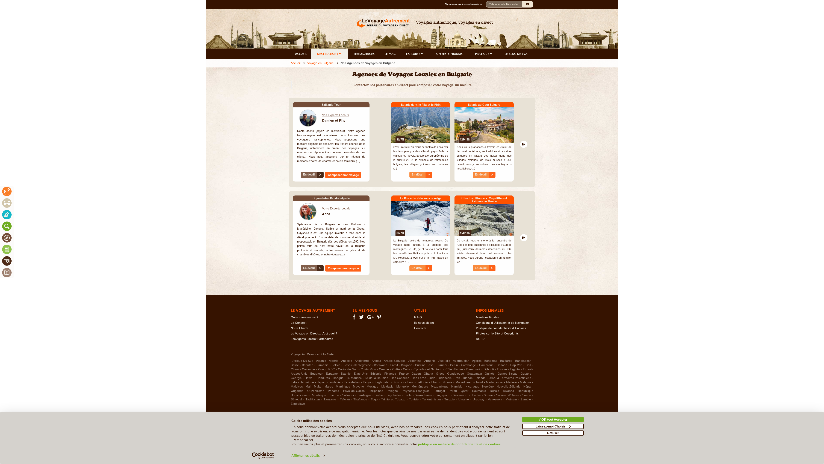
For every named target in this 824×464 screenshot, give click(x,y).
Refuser (553, 433)
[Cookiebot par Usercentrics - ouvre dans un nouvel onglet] (263, 455)
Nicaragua (472, 386)
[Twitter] (362, 318)
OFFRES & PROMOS (449, 53)
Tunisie (414, 399)
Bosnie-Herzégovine (357, 365)
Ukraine (463, 399)
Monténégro (420, 386)
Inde (432, 378)
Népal (527, 386)
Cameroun (486, 365)
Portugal (439, 390)
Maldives (297, 386)
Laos (410, 382)
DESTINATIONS (328, 53)
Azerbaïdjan (461, 360)
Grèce (440, 373)
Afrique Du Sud (302, 360)
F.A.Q (418, 317)
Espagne (332, 373)
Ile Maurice (354, 378)
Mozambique (439, 386)
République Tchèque (325, 395)
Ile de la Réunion (376, 378)
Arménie (430, 360)
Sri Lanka (474, 395)
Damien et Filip (333, 120)
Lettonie (422, 382)
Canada (502, 365)
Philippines (375, 390)
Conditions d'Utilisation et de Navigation (503, 322)
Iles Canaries (400, 378)
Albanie (321, 360)
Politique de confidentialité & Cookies (501, 328)
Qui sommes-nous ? (304, 317)
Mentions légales (487, 317)
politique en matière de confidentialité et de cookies (459, 444)
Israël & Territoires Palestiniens (510, 378)
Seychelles (394, 395)
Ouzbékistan (315, 390)
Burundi (441, 365)
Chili (528, 365)
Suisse (488, 395)
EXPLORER (413, 53)
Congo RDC (326, 369)
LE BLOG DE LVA (516, 53)
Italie (294, 382)
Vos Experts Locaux (335, 115)
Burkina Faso (424, 365)
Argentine (414, 360)
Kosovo (399, 382)
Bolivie (336, 365)
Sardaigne (364, 395)
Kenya (367, 382)
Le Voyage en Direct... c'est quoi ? (314, 333)
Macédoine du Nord (469, 382)
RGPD (480, 338)
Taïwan (345, 399)
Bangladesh (523, 360)
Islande (481, 378)
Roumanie (479, 390)
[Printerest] (379, 318)
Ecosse (502, 369)
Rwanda (508, 390)
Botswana (380, 365)
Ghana (428, 373)
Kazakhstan (352, 382)
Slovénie (458, 395)
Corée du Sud (347, 369)
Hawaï (309, 378)
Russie (494, 390)
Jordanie (335, 382)
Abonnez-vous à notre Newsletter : (465, 4)
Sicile (408, 395)
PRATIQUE (482, 53)
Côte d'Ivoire (454, 369)
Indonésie (445, 378)
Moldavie (387, 386)
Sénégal (296, 399)
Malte (317, 386)
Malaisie (525, 382)
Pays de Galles (354, 390)
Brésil (394, 365)
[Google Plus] (371, 318)
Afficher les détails (305, 455)
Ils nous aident (424, 322)
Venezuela (495, 399)
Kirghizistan (382, 382)
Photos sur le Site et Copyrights (497, 333)
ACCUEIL (301, 53)
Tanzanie (330, 399)
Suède (526, 395)
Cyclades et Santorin (428, 369)
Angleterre (362, 360)
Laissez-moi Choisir (550, 426)
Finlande (390, 373)
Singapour (443, 395)
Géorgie (296, 378)
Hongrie (338, 378)
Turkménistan (431, 399)
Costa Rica (368, 369)
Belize (295, 365)
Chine (295, 369)
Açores (477, 360)
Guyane (526, 373)
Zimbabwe (298, 403)
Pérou (453, 390)
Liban (434, 382)
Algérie (333, 360)
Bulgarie (406, 365)
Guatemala (474, 373)
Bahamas (490, 360)
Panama (333, 390)
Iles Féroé (419, 378)
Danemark (473, 369)
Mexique (372, 386)
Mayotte (358, 386)
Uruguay (478, 399)
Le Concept (298, 322)
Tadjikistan (313, 399)
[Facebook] (355, 318)
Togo (374, 399)
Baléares (506, 360)
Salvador (348, 395)
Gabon (416, 373)
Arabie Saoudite (395, 360)
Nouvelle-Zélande (509, 386)
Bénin (454, 365)
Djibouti (489, 369)
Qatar (464, 390)
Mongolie (402, 386)
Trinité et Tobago (393, 399)
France (404, 373)
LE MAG (390, 53)
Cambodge (468, 365)
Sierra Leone (424, 395)
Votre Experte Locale (336, 208)
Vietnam (511, 399)
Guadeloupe (455, 373)
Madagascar (494, 382)
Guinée (490, 373)
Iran (457, 378)
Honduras (323, 378)
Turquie (449, 399)
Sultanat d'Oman (507, 395)
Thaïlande (360, 399)
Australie (444, 360)
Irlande (468, 378)
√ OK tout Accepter (553, 419)
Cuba (406, 369)
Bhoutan (307, 365)
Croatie (384, 369)
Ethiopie (375, 373)
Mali (308, 386)
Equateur (316, 373)
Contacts (420, 328)
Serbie (379, 395)
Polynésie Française (416, 390)
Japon (321, 382)
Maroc (328, 386)
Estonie (346, 373)
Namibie (456, 386)
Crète (396, 369)
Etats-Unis (361, 373)
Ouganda (297, 390)
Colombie (308, 369)
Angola (376, 360)
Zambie (526, 399)
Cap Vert (516, 365)
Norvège (488, 386)
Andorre (346, 360)
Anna (326, 214)
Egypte (515, 369)
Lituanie (447, 382)
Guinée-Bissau (508, 373)
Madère (511, 382)
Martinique (343, 386)
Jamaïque (307, 382)
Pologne (392, 390)
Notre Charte (299, 328)
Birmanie (323, 365)
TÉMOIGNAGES (364, 53)
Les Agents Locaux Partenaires (312, 338)
